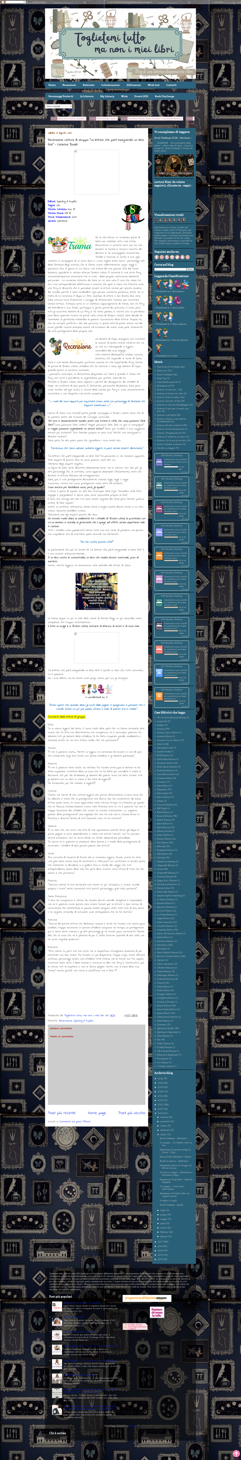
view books (184, 472)
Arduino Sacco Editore (168, 732)
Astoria (160, 744)
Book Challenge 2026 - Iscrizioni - (173, 137)
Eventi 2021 (141, 96)
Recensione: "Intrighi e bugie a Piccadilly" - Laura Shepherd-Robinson (62, 119)
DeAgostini (162, 789)
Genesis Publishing (166, 861)
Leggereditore (163, 918)
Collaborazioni (110, 85)
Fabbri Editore (163, 835)
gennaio (164, 1236)
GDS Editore (163, 854)
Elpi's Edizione (163, 827)
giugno (164, 1214)
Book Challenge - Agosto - (172, 1205)
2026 (161, 1078)
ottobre (164, 1126)
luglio (163, 1210)
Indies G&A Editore (166, 892)
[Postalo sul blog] (128, 1015)
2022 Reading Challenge (172, 548)
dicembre (165, 1117)
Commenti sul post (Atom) (74, 1122)
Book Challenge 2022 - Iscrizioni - (80, 1375)
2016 (160, 1246)
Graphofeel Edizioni (166, 873)
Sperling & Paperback (167, 1032)
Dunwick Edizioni (165, 804)
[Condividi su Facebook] (133, 1015)
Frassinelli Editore (165, 850)
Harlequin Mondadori (167, 884)
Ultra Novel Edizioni (166, 1051)
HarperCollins (163, 888)
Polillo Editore (163, 990)
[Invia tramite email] (125, 1015)
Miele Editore (163, 937)
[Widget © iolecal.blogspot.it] (236, 1459)
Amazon (161, 729)
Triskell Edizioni (164, 1047)
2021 (160, 1100)
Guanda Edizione (165, 876)
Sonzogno (161, 1024)
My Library (107, 96)
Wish (124, 96)
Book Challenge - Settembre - (174, 1138)
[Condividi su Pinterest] (136, 1015)
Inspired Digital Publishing (169, 895)
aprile (163, 1223)
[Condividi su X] (131, 1015)
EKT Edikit (162, 808)
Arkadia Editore (164, 736)
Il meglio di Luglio (168, 1200)
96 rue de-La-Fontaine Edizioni (171, 717)
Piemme (161, 983)
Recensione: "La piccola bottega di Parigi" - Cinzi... (175, 1151)
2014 (160, 1255)
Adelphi (160, 725)
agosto (163, 1134)
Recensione (65, 1021)
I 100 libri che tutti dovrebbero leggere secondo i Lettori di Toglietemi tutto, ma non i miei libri (90, 1390)
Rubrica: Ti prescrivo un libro (171, 436)
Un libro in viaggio (166, 448)
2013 (160, 1259)
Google (186, 243)
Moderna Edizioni (165, 941)
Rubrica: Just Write (166, 415)
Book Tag (161, 378)
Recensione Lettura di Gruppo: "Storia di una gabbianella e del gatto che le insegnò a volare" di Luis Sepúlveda (90, 1407)
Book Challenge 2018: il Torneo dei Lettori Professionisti (90, 1346)
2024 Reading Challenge (172, 502)
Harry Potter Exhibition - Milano (175, 1156)
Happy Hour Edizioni (167, 880)
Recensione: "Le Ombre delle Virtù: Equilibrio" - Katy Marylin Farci (184, 119)
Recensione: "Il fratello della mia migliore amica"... (175, 1194)
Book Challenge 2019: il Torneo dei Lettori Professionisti (90, 1360)
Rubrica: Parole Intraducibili (170, 429)
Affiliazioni (133, 85)
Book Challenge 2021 (74, 1317)
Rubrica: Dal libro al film (169, 401)
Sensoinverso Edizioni (167, 1017)
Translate (70, 110)
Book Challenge (164, 96)
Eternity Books (164, 831)
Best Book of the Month (168, 367)
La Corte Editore (165, 911)
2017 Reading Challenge (172, 666)
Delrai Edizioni (164, 797)
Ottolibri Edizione (165, 967)
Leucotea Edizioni (165, 926)
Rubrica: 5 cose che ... (167, 389)
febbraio (164, 1232)
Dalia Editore (163, 785)
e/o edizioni (162, 1062)
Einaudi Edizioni (164, 816)
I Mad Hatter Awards (167, 382)
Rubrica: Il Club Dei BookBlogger (173, 405)
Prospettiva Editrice (166, 998)
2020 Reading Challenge (172, 595)
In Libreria (87, 96)
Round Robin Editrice (167, 1009)
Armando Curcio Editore (168, 740)
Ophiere (161, 960)
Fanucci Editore (164, 839)
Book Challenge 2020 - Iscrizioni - (80, 1331)
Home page (97, 1113)
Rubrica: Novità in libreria (169, 425)
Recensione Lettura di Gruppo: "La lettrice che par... (176, 1166)
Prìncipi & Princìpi (165, 1002)
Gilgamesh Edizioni (166, 865)
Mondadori (162, 945)
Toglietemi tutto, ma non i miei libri (175, 459)
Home (52, 85)
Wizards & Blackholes (167, 1055)
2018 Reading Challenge (172, 642)
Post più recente (62, 1113)
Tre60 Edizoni (164, 1043)
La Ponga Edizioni (165, 914)
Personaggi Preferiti (60, 96)
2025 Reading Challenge (172, 478)
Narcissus (162, 948)
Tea (158, 1039)
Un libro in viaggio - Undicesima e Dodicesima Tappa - (176, 1173)
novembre (165, 1121)
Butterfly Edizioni (165, 770)
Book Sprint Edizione (167, 766)
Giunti (160, 869)
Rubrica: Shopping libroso (169, 433)
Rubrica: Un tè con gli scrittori (171, 440)
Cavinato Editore (165, 778)
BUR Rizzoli (163, 755)
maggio (164, 1219)
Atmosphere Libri (165, 748)
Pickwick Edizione (165, 979)
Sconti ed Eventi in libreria (169, 444)
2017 (160, 1242)
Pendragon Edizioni (166, 975)
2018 (160, 1113)
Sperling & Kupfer (84, 1021)
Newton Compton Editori (168, 956)
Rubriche (88, 85)
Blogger (132, 1426)
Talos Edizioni (163, 1036)
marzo (163, 1227)
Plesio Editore (163, 986)
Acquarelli (162, 721)
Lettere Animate (164, 922)
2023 (161, 1091)
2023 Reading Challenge (172, 525)
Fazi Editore (162, 842)
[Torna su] (236, 1454)
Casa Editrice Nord (166, 774)
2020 (161, 1104)
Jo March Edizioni (165, 899)
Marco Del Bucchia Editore (170, 933)
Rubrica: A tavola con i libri (170, 393)
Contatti (171, 85)
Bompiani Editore (165, 763)
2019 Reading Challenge (172, 619)
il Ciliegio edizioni (165, 1066)
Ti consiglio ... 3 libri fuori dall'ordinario (172, 1187)
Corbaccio (162, 782)
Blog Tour (162, 370)
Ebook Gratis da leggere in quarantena (82, 1302)
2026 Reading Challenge (172, 455)
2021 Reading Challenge (172, 572)
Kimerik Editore (164, 903)
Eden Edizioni (163, 812)
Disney (160, 801)
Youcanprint (162, 1058)
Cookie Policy (165, 243)
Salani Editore (163, 1013)
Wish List (154, 85)
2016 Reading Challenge (172, 689)
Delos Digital (163, 793)
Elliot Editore (163, 823)
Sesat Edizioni (163, 1021)
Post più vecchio (131, 1113)
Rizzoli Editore (164, 1005)
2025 (161, 1083)
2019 (160, 1109)
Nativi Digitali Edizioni (167, 952)
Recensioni (69, 85)
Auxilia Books (164, 751)
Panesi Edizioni (164, 971)
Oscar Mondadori (165, 964)
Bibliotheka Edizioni (166, 759)
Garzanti (161, 857)
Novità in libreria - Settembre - (174, 1161)
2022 (161, 1096)
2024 (161, 1087)
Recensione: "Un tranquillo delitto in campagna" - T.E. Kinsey (124, 119)
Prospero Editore (165, 994)
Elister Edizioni (164, 820)
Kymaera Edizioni (165, 907)
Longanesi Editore (165, 929)
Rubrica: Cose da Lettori (168, 397)
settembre (165, 1130)
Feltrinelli (161, 846)
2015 (160, 1250)
